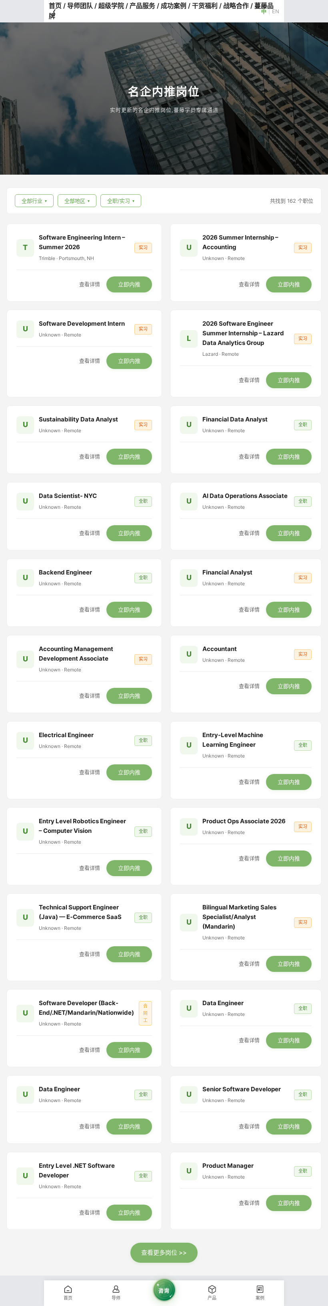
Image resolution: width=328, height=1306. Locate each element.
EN (275, 11)
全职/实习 (120, 201)
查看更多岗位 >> (164, 1252)
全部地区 (77, 201)
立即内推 (129, 284)
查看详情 (89, 284)
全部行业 (34, 201)
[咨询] (164, 1302)
